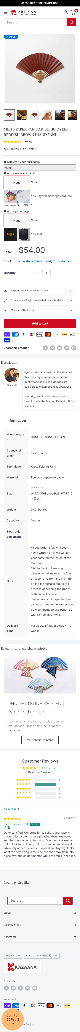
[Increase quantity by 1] (46, 273)
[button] (12, 142)
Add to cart (40, 323)
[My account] (66, 12)
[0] (73, 12)
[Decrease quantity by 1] (23, 273)
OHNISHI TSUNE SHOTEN (20, 149)
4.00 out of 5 (49, 768)
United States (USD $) (38, 955)
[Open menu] (5, 12)
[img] (12, 818)
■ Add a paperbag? (16, 211)
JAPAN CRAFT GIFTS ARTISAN (40, 2)
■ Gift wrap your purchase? (22, 162)
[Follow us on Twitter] (13, 988)
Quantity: (10, 273)
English (10, 955)
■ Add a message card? (19, 173)
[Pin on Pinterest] (66, 348)
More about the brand (40, 739)
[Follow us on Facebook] (6, 988)
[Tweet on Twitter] (52, 348)
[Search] (71, 22)
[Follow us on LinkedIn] (59, 348)
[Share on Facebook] (45, 348)
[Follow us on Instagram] (20, 988)
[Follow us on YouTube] (34, 988)
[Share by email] (73, 348)
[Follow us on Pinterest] (27, 988)
